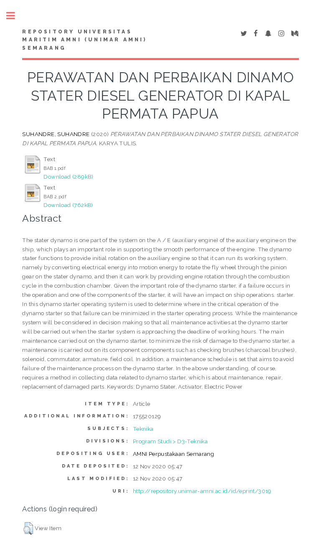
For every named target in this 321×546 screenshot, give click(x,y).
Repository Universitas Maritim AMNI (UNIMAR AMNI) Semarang (84, 40)
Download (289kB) (68, 176)
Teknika (143, 428)
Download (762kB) (68, 205)
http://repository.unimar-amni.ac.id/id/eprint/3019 (202, 491)
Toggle (15, 15)
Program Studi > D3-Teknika (170, 441)
